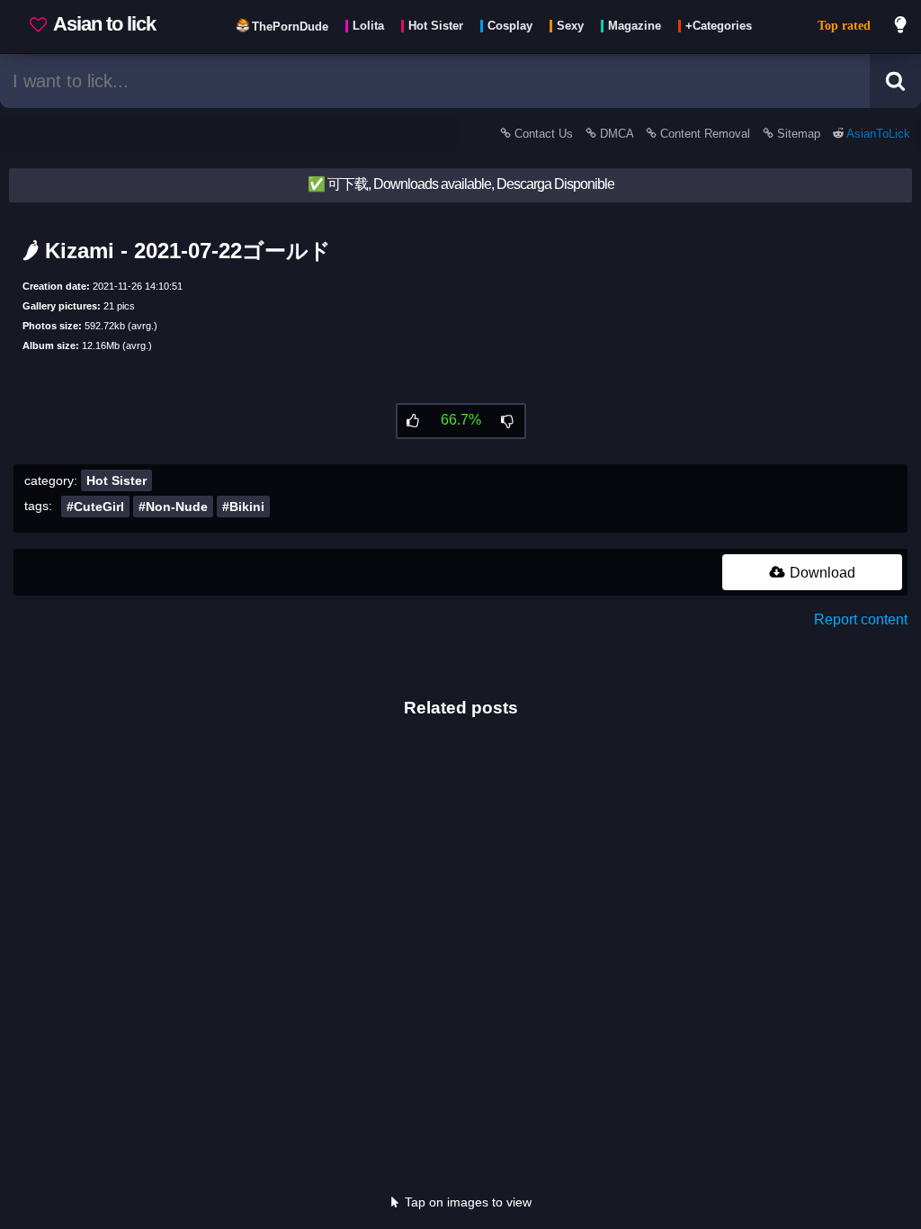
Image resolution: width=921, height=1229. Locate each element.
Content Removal (705, 133)
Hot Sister (116, 480)
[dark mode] (901, 27)
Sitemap (798, 133)
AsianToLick (877, 133)
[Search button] (895, 81)
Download (820, 572)
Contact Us (544, 133)
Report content (861, 619)
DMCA (616, 133)
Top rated (844, 25)
